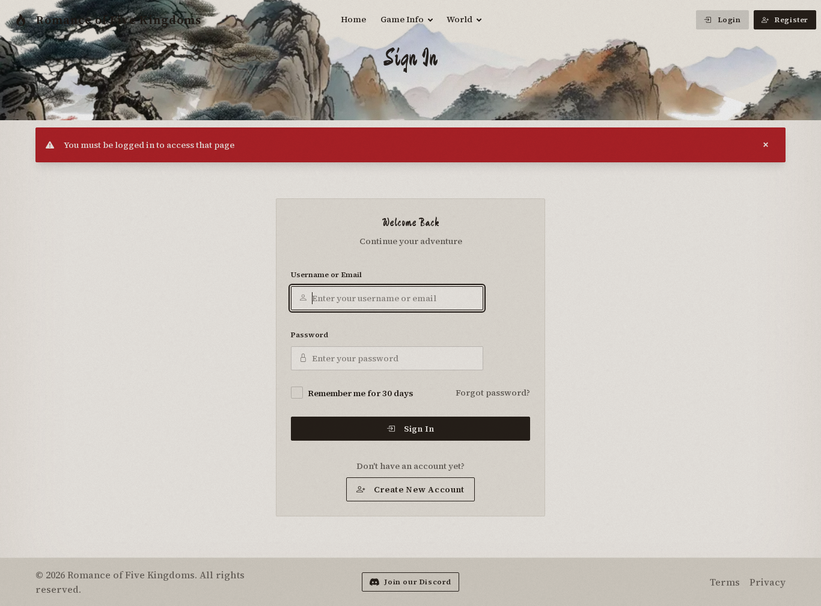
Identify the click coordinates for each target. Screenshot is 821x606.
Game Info (402, 19)
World (459, 19)
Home (353, 19)
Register (791, 20)
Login (729, 20)
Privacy (767, 582)
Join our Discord (417, 582)
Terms (725, 582)
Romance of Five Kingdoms (118, 19)
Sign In (419, 429)
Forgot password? (493, 393)
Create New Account (419, 489)
